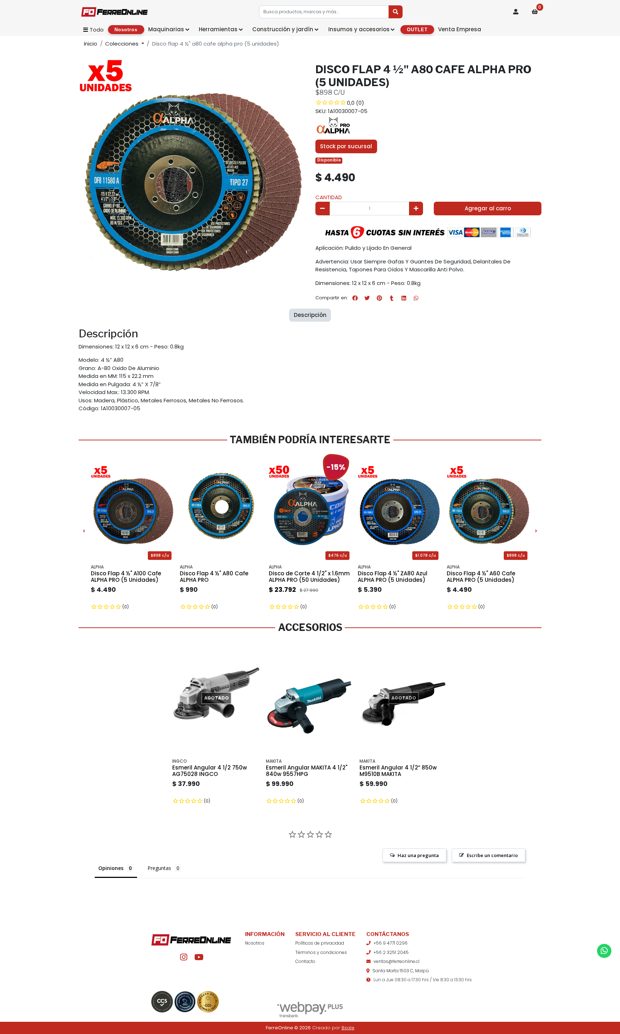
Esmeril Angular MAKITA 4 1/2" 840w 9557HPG (306, 771)
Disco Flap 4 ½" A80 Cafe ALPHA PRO (214, 577)
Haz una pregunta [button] (418, 855)
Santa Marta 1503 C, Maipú (400, 971)
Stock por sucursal (346, 146)
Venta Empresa (459, 29)
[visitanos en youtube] (199, 957)
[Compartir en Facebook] (354, 298)
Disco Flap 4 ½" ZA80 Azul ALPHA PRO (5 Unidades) (392, 577)
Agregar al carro (488, 208)
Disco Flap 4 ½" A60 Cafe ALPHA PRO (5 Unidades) (481, 577)
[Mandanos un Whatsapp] (604, 951)
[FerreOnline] (114, 12)
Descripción (310, 315)
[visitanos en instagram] (184, 957)
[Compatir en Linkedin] (403, 298)
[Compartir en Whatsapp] (415, 298)
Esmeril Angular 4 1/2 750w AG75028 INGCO (209, 771)
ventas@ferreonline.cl (396, 961)
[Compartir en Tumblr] (391, 298)
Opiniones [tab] (110, 868)
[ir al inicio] (191, 937)
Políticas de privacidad (319, 943)
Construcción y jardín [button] (282, 29)
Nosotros (254, 943)
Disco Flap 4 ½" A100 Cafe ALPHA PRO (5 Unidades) (126, 577)
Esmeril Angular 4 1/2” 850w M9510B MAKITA (398, 771)
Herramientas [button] (218, 29)
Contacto (305, 961)
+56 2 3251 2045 (391, 952)
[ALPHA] (333, 126)
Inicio (90, 43)
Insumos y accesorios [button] (359, 29)
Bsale (348, 1028)
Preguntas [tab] (159, 868)
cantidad (328, 197)
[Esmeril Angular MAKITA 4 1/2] (310, 698)
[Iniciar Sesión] (516, 11)
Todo (97, 29)
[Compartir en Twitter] (367, 298)
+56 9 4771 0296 (391, 943)
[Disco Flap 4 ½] (221, 507)
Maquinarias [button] (166, 29)
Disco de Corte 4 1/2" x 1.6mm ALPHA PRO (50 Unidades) (309, 577)
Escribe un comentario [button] (492, 855)
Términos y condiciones (321, 952)
